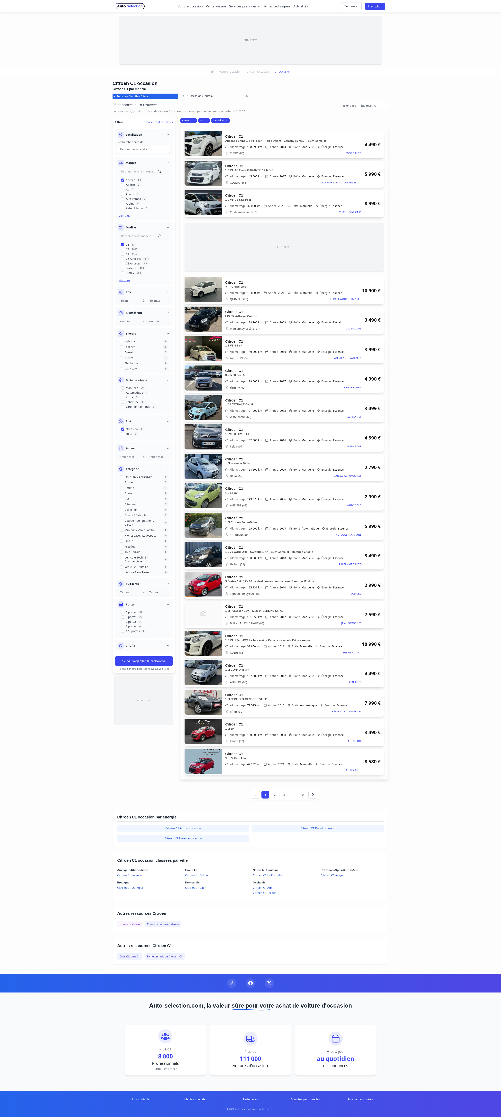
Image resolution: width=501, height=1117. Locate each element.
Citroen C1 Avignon (333, 875)
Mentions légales (195, 1099)
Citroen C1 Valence (129, 875)
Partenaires (250, 1099)
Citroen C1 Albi (263, 887)
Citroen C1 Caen (195, 887)
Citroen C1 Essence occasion (183, 838)
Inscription (375, 6)
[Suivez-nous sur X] (269, 983)
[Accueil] (212, 71)
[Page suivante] (312, 795)
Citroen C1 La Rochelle (267, 875)
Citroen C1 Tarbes (264, 892)
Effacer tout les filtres (159, 122)
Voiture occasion (190, 6)
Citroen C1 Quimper (130, 887)
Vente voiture (216, 6)
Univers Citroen (130, 924)
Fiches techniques (277, 6)
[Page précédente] (255, 795)
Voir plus (124, 215)
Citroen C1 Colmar (197, 875)
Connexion (351, 6)
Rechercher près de (130, 142)
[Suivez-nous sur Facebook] (250, 983)
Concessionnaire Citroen (163, 924)
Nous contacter (141, 1099)
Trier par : (349, 105)
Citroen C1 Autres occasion (183, 828)
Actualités (300, 6)
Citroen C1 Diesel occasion (318, 828)
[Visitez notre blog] (231, 983)
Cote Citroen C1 (130, 956)
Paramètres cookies (360, 1099)
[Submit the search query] (159, 171)
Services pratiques (243, 6)
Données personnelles (305, 1099)
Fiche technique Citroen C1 (164, 956)
